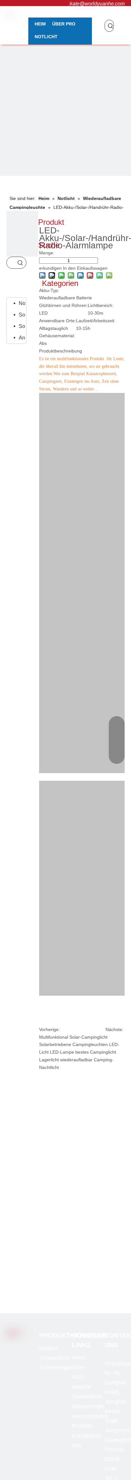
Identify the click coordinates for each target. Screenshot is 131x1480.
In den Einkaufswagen (85, 268)
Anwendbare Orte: (57, 320)
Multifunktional (53, 1037)
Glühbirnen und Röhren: (63, 305)
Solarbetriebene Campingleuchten (73, 1044)
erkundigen (50, 268)
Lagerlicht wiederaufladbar (66, 1059)
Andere (22, 337)
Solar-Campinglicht (88, 1037)
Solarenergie (22, 326)
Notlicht (22, 303)
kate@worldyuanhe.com (97, 3)
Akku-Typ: (49, 290)
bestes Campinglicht (95, 1052)
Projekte (82, 1426)
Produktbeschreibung (60, 350)
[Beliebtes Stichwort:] (110, 26)
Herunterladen (90, 1416)
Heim (78, 1358)
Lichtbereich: (101, 305)
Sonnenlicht (22, 314)
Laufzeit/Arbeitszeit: (95, 320)
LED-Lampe (62, 1052)
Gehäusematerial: (57, 335)
